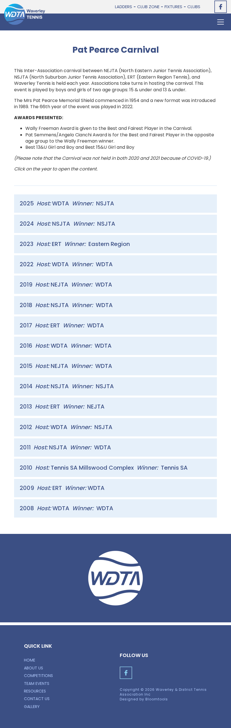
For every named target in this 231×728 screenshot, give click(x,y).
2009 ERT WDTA (62, 488)
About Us (33, 668)
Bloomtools (156, 699)
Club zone (148, 7)
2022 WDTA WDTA (66, 264)
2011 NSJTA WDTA (65, 447)
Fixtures (173, 7)
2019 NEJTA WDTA (66, 284)
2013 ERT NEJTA (62, 406)
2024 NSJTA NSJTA (67, 224)
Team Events (36, 683)
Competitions (38, 675)
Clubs (193, 7)
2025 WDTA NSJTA (67, 203)
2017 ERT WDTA (62, 325)
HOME (29, 660)
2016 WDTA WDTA (66, 346)
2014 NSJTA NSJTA (67, 386)
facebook (220, 7)
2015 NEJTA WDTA (66, 366)
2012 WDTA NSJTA (66, 427)
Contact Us (37, 699)
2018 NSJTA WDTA (66, 305)
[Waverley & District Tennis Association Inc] (24, 14)
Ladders (123, 7)
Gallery (32, 706)
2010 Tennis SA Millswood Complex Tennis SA (104, 468)
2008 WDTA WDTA (66, 508)
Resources (35, 691)
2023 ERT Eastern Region (75, 244)
